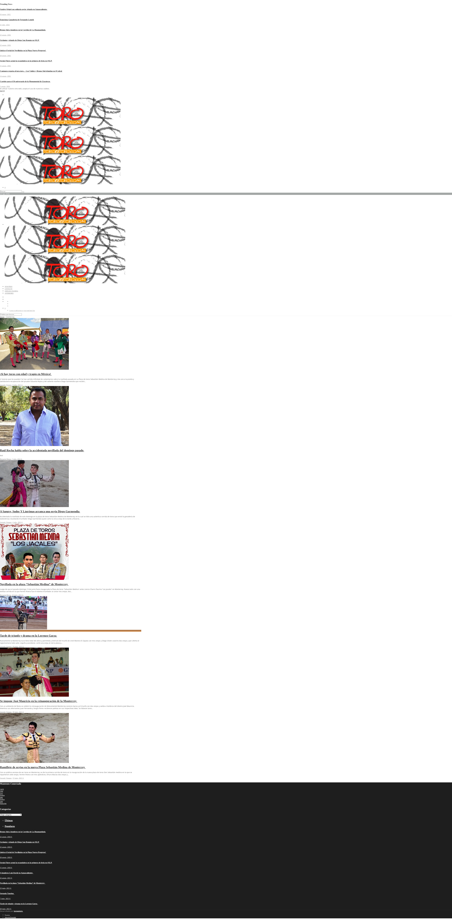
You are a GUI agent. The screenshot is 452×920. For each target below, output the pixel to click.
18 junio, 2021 (17, 712)
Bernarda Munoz (5, 459)
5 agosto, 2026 (5, 86)
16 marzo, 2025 (5, 14)
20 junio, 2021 (17, 646)
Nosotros (8, 286)
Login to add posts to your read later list (22, 310)
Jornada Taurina (11, 291)
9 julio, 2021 (17, 385)
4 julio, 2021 (17, 522)
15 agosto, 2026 (5, 66)
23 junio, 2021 (17, 595)
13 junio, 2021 (17, 778)
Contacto (8, 289)
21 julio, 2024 (5, 25)
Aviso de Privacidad (10, 917)
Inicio (2, 317)
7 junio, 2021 (4, 899)
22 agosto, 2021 (5, 878)
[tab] (73, 820)
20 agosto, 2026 (5, 56)
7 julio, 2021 (16, 459)
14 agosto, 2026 (5, 76)
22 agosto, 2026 (5, 35)
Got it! (2, 91)
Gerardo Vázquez (6, 385)
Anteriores (9, 293)
